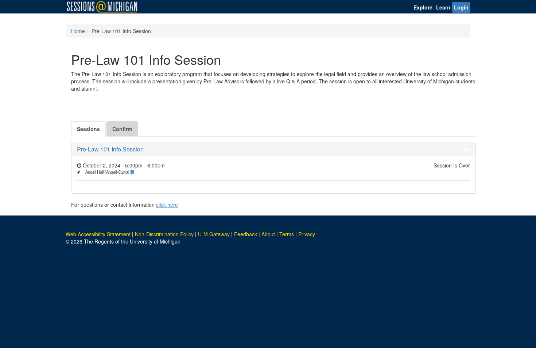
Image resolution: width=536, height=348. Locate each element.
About (268, 234)
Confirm (122, 129)
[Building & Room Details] (134, 172)
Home (78, 31)
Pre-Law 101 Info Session (110, 149)
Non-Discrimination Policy (164, 234)
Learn (443, 7)
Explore (422, 7)
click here (167, 204)
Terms (286, 234)
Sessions (88, 129)
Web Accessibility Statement (98, 234)
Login (461, 7)
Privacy (306, 234)
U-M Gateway (214, 234)
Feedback (245, 234)
